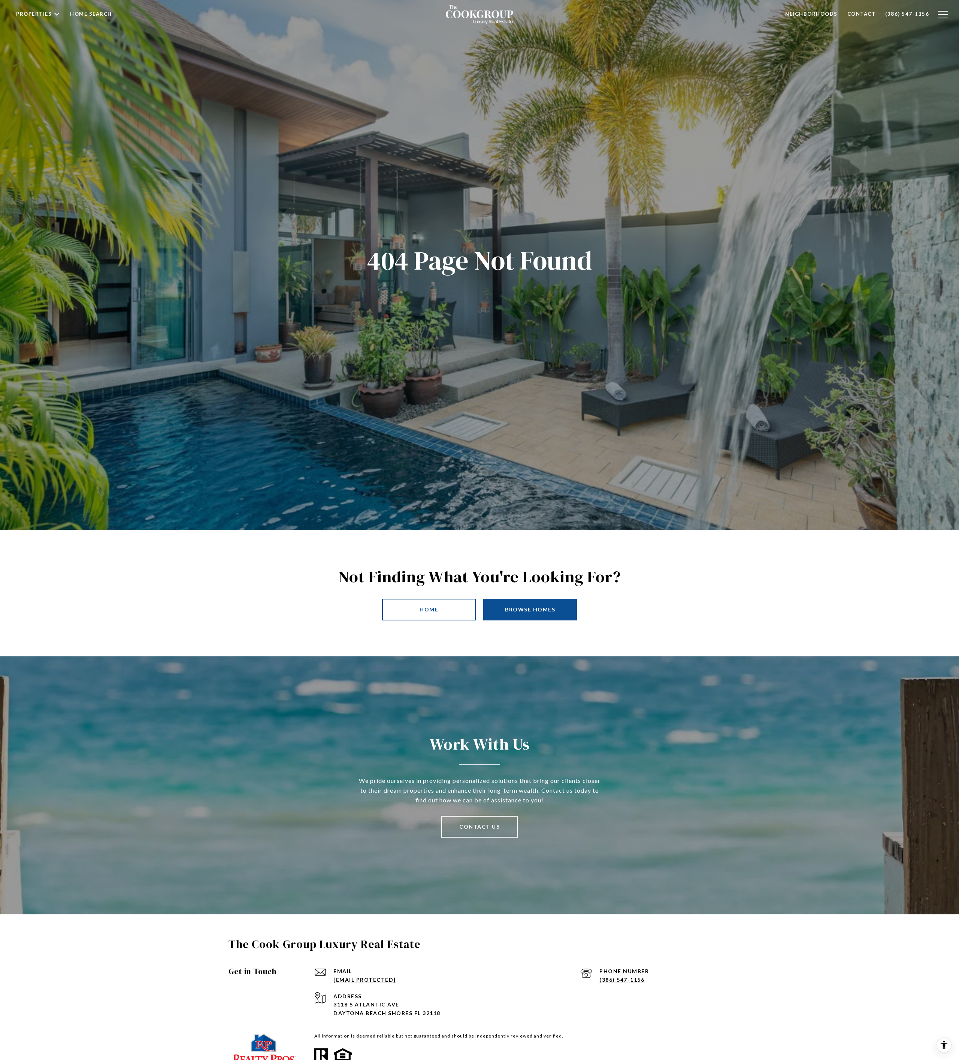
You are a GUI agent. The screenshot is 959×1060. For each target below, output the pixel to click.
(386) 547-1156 (621, 980)
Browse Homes (530, 609)
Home (429, 609)
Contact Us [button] (479, 826)
